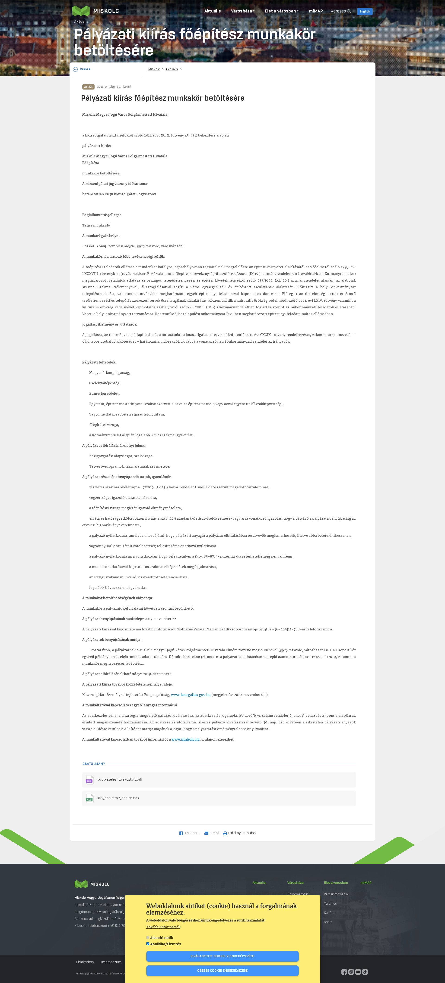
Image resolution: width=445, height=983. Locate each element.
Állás (88, 87)
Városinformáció (336, 894)
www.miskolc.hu (186, 739)
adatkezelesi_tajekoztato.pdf (119, 779)
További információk (163, 927)
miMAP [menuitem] (316, 11)
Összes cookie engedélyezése (222, 971)
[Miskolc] (135, 11)
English (365, 11)
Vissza (85, 69)
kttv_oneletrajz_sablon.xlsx (118, 798)
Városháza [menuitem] (241, 11)
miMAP (366, 883)
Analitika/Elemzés (165, 944)
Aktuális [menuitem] (212, 11)
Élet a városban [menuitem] (280, 11)
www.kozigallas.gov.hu (190, 695)
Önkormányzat (297, 894)
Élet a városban (336, 883)
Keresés (338, 11)
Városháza (295, 883)
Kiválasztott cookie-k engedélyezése (223, 956)
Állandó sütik (161, 938)
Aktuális (172, 69)
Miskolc (154, 69)
